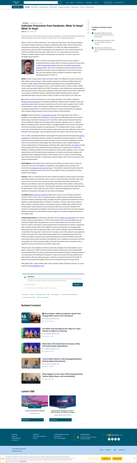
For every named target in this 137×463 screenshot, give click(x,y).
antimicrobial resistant (48, 65)
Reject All (105, 458)
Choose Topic (16, 7)
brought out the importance (30, 102)
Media (71, 2)
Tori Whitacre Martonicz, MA (51, 318)
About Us (14, 436)
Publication (89, 2)
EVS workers (76, 145)
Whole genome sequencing (39, 195)
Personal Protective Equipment (69, 294)
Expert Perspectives (43, 7)
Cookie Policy (23, 461)
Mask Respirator (41, 294)
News (67, 2)
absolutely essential (49, 115)
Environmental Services (29, 297)
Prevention (25, 294)
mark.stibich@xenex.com (36, 266)
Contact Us (15, 440)
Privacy (35, 438)
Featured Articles (75, 7)
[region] (68, 458)
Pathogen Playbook (89, 7)
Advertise (14, 434)
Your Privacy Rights (60, 438)
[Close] (134, 458)
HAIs (48, 294)
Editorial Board (16, 438)
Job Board (36, 434)
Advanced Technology (43, 297)
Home (101, 449)
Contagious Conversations (64, 7)
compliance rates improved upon (42, 168)
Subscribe (76, 284)
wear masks (33, 84)
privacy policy (53, 288)
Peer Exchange (34, 7)
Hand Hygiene (55, 294)
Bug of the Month (53, 7)
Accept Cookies (117, 458)
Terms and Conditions (39, 436)
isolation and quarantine (67, 218)
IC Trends (82, 7)
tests (61, 177)
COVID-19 (32, 294)
